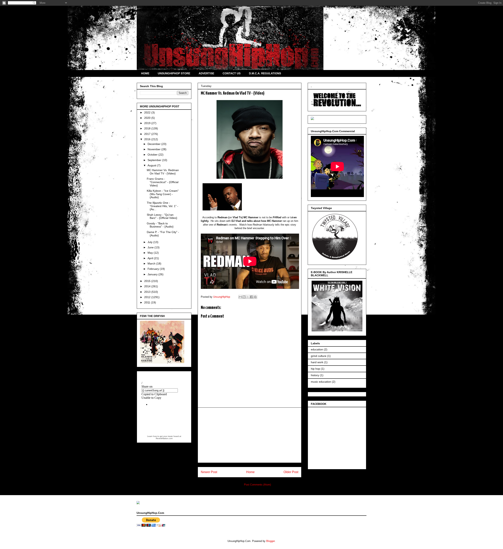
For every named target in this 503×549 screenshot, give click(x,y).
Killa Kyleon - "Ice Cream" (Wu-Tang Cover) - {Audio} (163, 194)
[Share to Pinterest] (255, 297)
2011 (147, 302)
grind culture (318, 355)
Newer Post (209, 472)
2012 (147, 297)
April (151, 258)
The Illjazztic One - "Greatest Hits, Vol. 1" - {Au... (162, 206)
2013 (147, 291)
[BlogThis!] (244, 297)
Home (250, 472)
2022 (147, 112)
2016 (147, 139)
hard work (317, 362)
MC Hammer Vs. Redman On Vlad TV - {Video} (163, 172)
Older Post (291, 472)
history (315, 375)
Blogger (270, 541)
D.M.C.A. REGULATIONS (265, 73)
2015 (147, 281)
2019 (147, 123)
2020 (147, 117)
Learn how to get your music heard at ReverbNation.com (164, 437)
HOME (145, 73)
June (151, 247)
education (317, 349)
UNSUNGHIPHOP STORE (174, 73)
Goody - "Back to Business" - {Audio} (160, 225)
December (154, 144)
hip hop (315, 368)
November (154, 149)
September (155, 160)
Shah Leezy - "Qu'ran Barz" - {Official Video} (162, 216)
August (152, 165)
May (151, 252)
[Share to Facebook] (251, 297)
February (154, 268)
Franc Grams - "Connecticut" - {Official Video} (162, 182)
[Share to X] (248, 297)
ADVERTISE (206, 73)
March (152, 263)
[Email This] (240, 297)
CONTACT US (231, 73)
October (153, 154)
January (153, 274)
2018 (147, 128)
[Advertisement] (249, 435)
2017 (147, 133)
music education (321, 381)
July (150, 242)
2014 (147, 286)
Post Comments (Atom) (257, 484)
